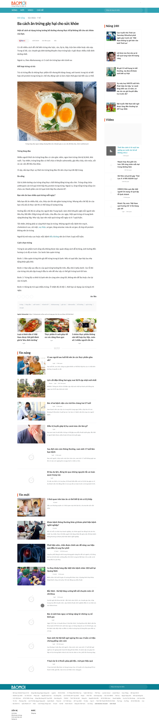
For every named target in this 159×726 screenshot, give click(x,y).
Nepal (82, 695)
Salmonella (71, 304)
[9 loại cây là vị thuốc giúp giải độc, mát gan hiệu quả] (31, 669)
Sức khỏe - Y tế (34, 18)
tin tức (15, 701)
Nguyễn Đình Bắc (94, 698)
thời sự (117, 695)
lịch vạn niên (141, 698)
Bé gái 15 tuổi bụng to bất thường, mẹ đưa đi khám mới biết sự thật (127, 71)
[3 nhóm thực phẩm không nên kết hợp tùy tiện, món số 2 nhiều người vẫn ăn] (84, 325)
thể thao (97, 693)
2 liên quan (59, 363)
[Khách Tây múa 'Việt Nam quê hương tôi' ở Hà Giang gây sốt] (111, 207)
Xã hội (61, 703)
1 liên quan (60, 597)
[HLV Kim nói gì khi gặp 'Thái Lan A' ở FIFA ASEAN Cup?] (111, 179)
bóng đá (84, 698)
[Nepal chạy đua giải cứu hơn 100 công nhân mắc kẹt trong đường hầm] (111, 165)
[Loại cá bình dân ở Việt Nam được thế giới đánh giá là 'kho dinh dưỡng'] (29, 325)
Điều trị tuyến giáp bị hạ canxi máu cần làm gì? (67, 426)
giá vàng (90, 703)
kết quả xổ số (135, 693)
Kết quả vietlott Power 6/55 (21, 693)
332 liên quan (46, 40)
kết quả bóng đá (138, 695)
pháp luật (36, 695)
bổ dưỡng (80, 304)
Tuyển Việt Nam (88, 693)
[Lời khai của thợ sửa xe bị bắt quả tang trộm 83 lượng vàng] (111, 56)
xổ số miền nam (105, 698)
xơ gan (22, 308)
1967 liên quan (62, 383)
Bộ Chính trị (16, 703)
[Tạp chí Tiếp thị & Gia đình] (48, 478)
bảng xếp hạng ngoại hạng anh (40, 693)
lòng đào (28, 304)
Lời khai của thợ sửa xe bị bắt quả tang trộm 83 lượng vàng (128, 55)
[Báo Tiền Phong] (120, 197)
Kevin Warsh (68, 703)
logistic (54, 693)
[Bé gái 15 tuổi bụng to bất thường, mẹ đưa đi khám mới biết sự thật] (111, 71)
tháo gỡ (58, 701)
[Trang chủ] (19, 4)
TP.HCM (66, 698)
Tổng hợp (33, 713)
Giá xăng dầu (57, 695)
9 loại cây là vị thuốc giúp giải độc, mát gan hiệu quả (70, 661)
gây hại (63, 304)
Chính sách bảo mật (17, 717)
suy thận (42, 227)
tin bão (86, 701)
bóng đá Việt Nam (80, 703)
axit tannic (36, 304)
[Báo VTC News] (120, 170)
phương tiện (22, 701)
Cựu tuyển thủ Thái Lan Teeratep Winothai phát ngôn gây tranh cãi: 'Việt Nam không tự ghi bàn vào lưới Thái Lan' (127, 38)
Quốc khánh (50, 701)
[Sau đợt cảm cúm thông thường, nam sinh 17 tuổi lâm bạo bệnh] (31, 457)
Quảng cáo (14, 719)
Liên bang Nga (98, 695)
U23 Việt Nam (17, 698)
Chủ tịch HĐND (108, 695)
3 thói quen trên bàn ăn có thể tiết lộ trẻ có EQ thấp (69, 499)
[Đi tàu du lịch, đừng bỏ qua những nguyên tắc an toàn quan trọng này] (31, 480)
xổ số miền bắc (135, 701)
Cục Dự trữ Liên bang (129, 698)
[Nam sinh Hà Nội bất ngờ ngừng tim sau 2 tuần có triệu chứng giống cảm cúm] (31, 646)
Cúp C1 (92, 701)
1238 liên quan (64, 551)
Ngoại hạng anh (126, 695)
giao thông (125, 693)
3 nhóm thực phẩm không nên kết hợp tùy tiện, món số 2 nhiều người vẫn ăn (83, 337)
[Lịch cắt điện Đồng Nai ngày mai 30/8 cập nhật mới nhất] (31, 388)
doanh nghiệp (117, 698)
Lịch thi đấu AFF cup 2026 (71, 695)
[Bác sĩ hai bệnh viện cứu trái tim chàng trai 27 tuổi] (31, 411)
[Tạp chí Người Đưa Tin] (19, 343)
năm (34, 703)
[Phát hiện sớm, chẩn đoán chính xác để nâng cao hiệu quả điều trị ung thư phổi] (31, 553)
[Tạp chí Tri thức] (48, 455)
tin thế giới (28, 695)
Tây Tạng (119, 701)
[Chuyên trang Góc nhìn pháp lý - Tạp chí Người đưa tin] (118, 46)
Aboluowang (55, 304)
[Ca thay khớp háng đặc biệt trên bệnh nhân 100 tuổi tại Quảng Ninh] (31, 576)
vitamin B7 (45, 304)
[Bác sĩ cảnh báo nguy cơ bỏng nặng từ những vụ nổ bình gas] (31, 622)
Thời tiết (89, 695)
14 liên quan (126, 197)
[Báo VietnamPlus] (50, 551)
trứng (21, 304)
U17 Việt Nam (67, 701)
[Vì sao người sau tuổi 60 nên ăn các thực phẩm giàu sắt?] (31, 365)
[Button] (146, 10)
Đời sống (21, 18)
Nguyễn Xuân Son (46, 695)
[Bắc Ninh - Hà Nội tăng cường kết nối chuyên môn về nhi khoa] (31, 599)
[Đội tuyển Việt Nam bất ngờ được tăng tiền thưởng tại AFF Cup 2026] (111, 107)
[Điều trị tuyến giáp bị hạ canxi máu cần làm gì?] (31, 434)
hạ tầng (126, 701)
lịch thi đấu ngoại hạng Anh (37, 701)
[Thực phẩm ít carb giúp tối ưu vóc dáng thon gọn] (57, 325)
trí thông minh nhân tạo (74, 693)
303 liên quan (128, 170)
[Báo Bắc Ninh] (49, 597)
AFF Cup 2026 (77, 701)
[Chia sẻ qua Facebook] (19, 296)
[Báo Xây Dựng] (119, 112)
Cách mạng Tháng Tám (44, 703)
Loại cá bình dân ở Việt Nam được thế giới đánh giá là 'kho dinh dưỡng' (28, 337)
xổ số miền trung (28, 698)
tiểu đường (54, 237)
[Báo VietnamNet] (22, 41)
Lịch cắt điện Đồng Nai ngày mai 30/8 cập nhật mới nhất (71, 380)
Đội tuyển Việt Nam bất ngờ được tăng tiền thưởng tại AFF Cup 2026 (128, 106)
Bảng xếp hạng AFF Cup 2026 (43, 698)
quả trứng (89, 304)
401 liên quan (60, 644)
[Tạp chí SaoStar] (74, 343)
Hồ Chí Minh (61, 693)
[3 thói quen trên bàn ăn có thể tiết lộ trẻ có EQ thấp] (31, 507)
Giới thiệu (14, 713)
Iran (143, 701)
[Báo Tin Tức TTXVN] (48, 620)
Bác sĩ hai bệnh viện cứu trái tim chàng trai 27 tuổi (69, 403)
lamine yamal (106, 693)
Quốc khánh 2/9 (26, 703)
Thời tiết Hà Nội (75, 698)
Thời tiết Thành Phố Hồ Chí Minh (105, 701)
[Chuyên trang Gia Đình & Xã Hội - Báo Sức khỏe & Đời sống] (49, 502)
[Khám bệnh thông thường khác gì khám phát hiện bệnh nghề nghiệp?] (31, 530)
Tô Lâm (55, 703)
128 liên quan (125, 181)
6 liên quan (59, 406)
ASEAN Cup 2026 (17, 695)
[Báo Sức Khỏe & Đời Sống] (47, 340)
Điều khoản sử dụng (17, 715)
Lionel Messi (116, 693)
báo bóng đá (58, 698)
